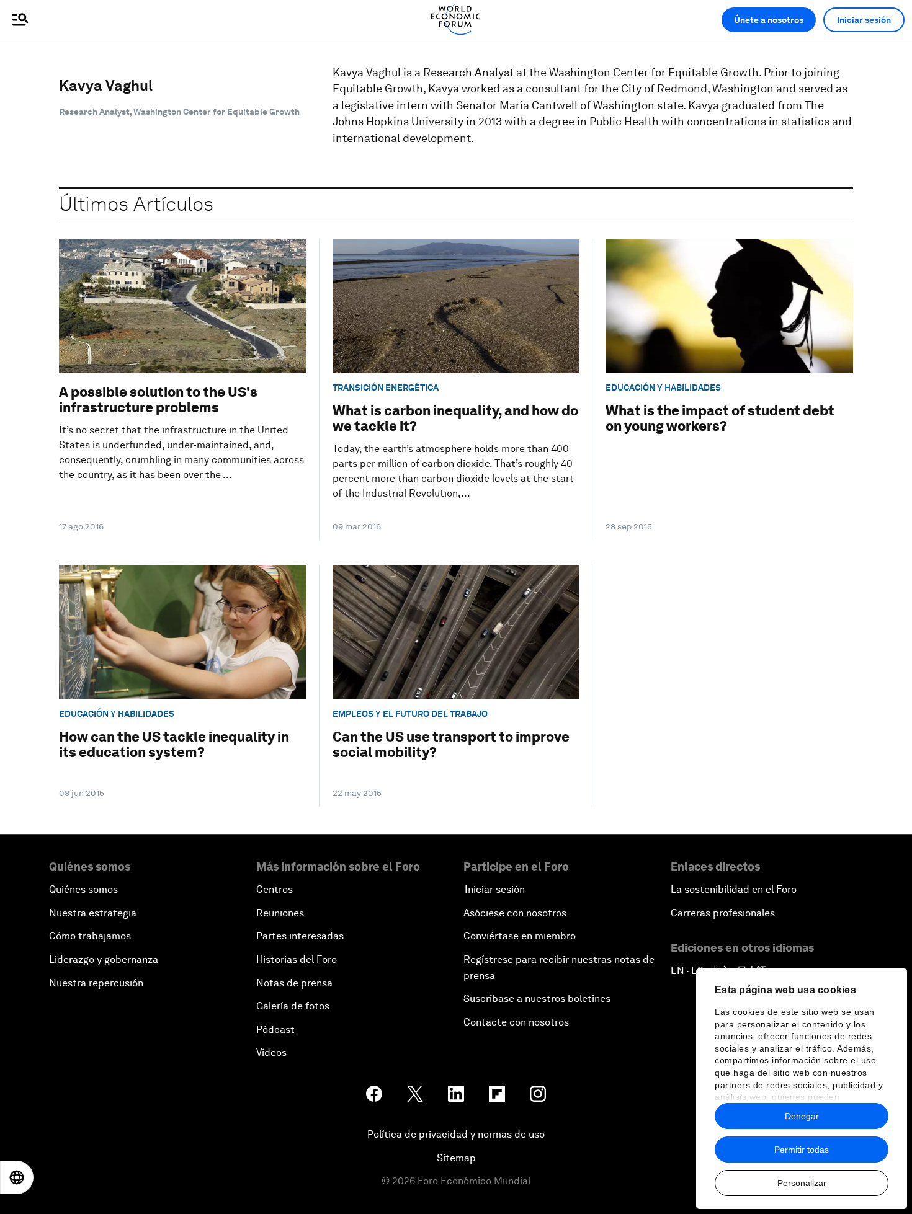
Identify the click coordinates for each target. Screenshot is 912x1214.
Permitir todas (801, 1149)
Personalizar (801, 1183)
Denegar (802, 1116)
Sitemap (456, 1158)
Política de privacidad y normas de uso (456, 1134)
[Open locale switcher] (17, 1177)
